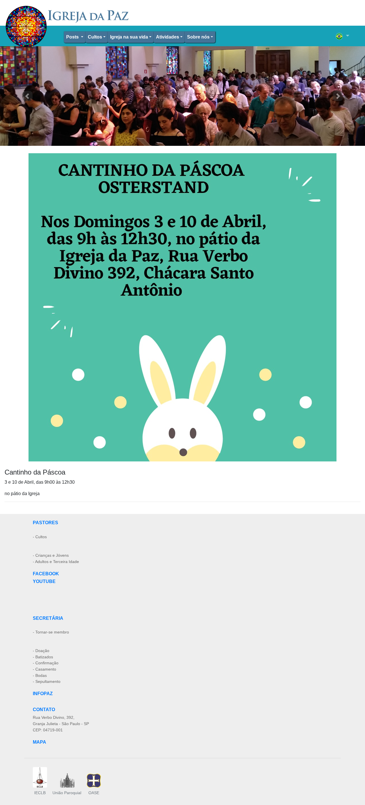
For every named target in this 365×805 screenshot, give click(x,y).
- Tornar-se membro (51, 632)
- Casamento (44, 669)
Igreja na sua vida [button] (129, 37)
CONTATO (44, 709)
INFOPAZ (43, 693)
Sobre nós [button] (198, 37)
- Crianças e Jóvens (51, 555)
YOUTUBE (44, 581)
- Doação (41, 650)
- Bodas (40, 675)
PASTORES (45, 522)
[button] (342, 36)
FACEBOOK (46, 573)
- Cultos (40, 536)
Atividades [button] (167, 37)
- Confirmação (45, 663)
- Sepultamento (46, 681)
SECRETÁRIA (48, 618)
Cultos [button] (95, 37)
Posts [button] (73, 37)
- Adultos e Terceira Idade (56, 561)
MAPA (39, 742)
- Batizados (43, 657)
